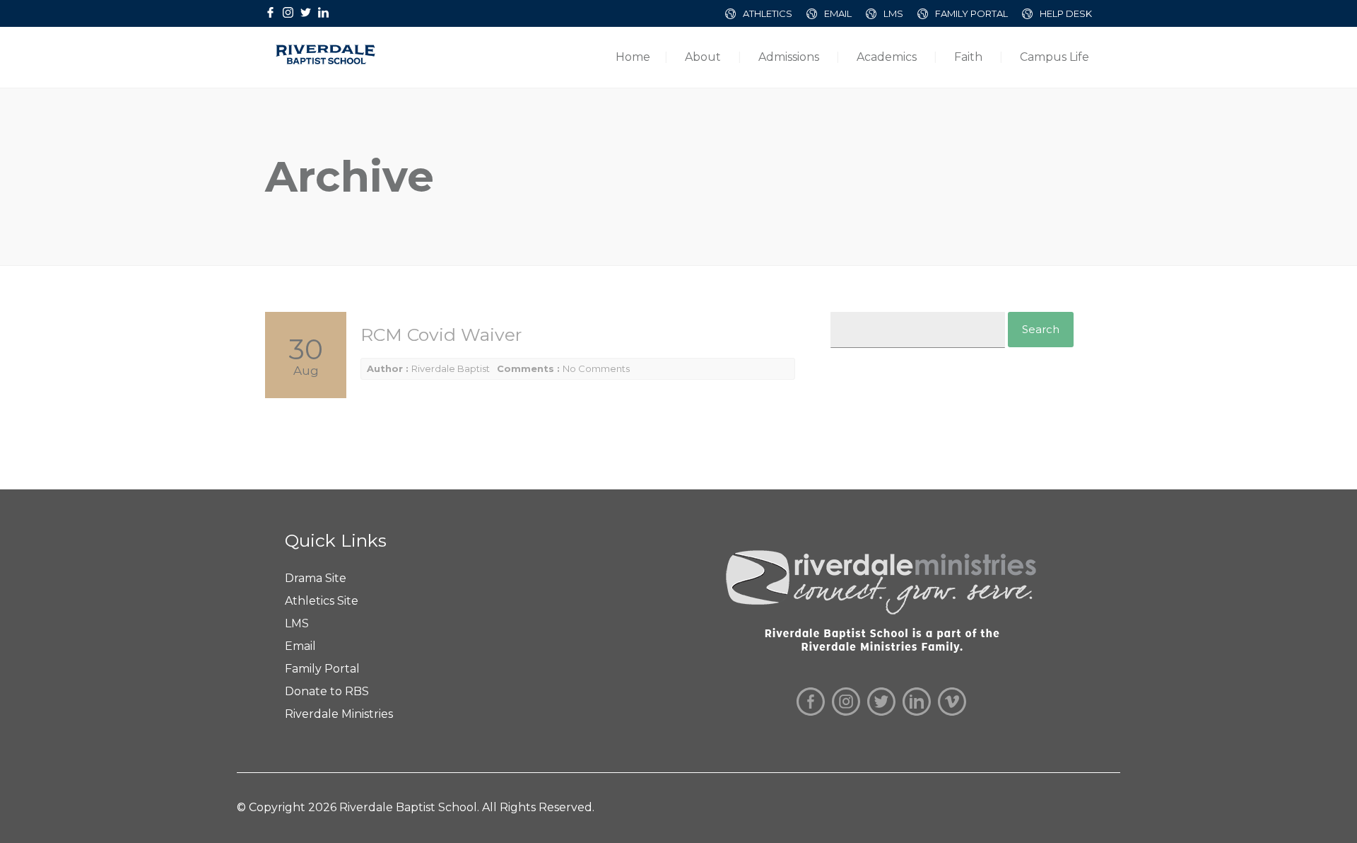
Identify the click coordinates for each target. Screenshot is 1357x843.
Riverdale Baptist (450, 368)
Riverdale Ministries (339, 714)
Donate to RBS (327, 691)
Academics (887, 57)
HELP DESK (1066, 13)
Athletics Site (321, 600)
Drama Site (315, 578)
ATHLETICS (767, 13)
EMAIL (838, 13)
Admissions (788, 57)
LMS (893, 13)
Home (633, 57)
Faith (968, 57)
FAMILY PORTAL (971, 13)
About (703, 57)
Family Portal (322, 668)
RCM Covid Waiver (441, 334)
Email (300, 646)
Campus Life (1054, 57)
